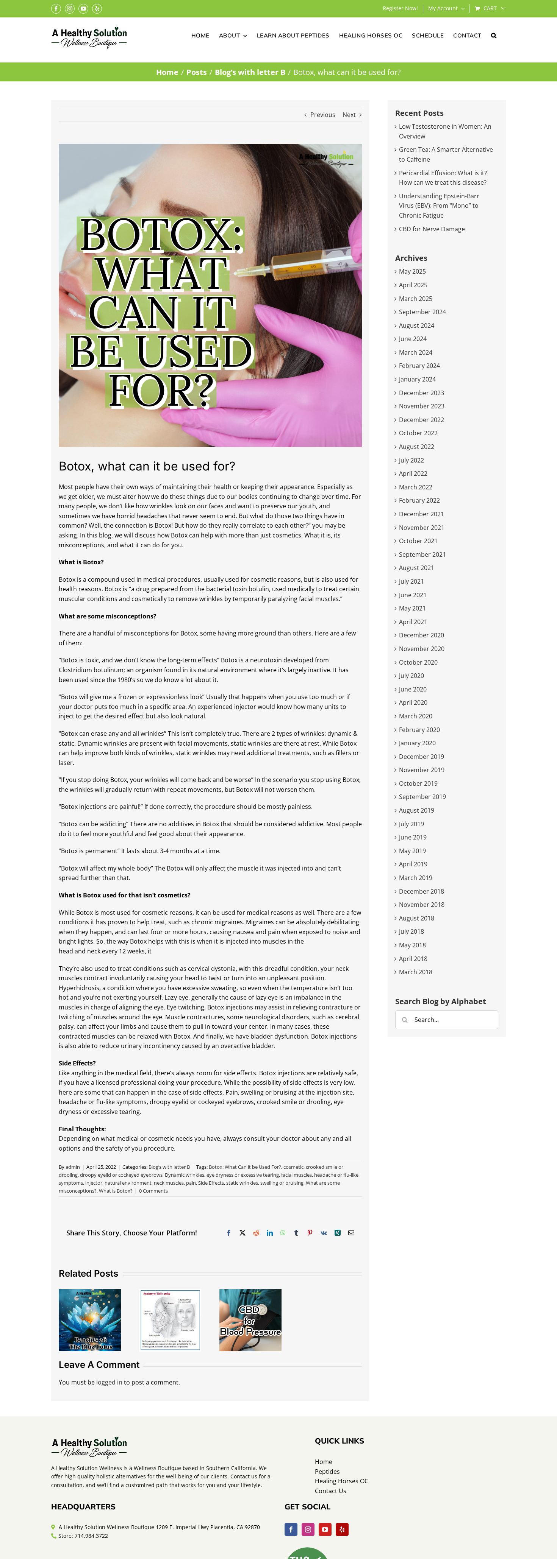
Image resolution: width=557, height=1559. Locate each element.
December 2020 (421, 635)
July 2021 (411, 581)
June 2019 (413, 837)
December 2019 (421, 756)
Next (349, 115)
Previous (322, 115)
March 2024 (415, 352)
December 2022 (421, 420)
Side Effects (211, 1182)
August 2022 (416, 446)
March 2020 (415, 716)
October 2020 (418, 662)
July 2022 (411, 460)
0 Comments (153, 1190)
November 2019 (421, 770)
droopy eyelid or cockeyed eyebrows (121, 1174)
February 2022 (419, 500)
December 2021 (421, 514)
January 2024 (417, 379)
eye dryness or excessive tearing (243, 1174)
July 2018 (411, 931)
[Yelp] (342, 1529)
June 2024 (413, 339)
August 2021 (416, 568)
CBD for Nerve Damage (432, 229)
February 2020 (419, 730)
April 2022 (413, 473)
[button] (494, 35)
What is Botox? (116, 1190)
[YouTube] (325, 1529)
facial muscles (296, 1174)
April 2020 (413, 702)
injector (93, 1182)
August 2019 (416, 810)
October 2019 (418, 783)
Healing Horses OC (341, 1481)
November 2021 (421, 527)
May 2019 (412, 851)
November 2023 (421, 406)
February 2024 (419, 365)
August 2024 (416, 325)
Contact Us (330, 1491)
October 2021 (418, 541)
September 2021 (422, 554)
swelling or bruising (282, 1182)
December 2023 (421, 393)
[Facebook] (291, 1529)
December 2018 (421, 891)
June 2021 (413, 595)
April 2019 (413, 864)
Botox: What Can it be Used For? (245, 1166)
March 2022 (415, 487)
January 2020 (417, 743)
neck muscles (169, 1182)
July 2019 (411, 824)
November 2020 (421, 649)
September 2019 (422, 797)
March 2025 (415, 298)
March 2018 (415, 972)
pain (191, 1182)
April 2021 (413, 622)
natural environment (128, 1182)
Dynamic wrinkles (184, 1174)
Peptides (327, 1471)
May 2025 (412, 271)
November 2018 (421, 904)
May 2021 (412, 608)
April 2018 (413, 959)
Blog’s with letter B (169, 1166)
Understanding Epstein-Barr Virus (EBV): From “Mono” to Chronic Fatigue (439, 206)
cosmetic (293, 1166)
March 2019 (415, 878)
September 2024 (422, 312)
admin (73, 1166)
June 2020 (413, 689)
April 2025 (413, 285)
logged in (109, 1382)
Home (323, 1462)
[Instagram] (308, 1529)
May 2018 (412, 945)
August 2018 (416, 918)
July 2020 (411, 675)
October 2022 (418, 433)
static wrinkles (242, 1182)
